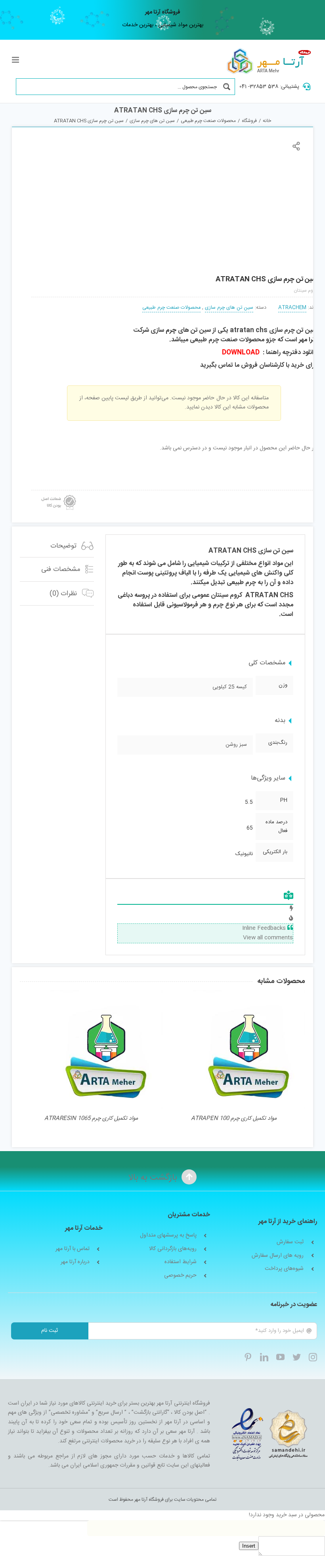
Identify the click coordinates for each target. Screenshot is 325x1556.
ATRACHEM (292, 308)
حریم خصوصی (180, 1275)
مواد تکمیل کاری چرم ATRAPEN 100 (234, 1118)
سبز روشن (236, 744)
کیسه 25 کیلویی (229, 687)
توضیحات (64, 546)
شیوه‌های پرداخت (284, 1268)
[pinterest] (248, 1357)
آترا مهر (308, 340)
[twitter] (296, 1357)
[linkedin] (264, 1357)
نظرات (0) (64, 593)
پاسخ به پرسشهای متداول (168, 1235)
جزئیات (249, 1051)
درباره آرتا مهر (75, 1262)
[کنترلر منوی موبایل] (16, 60)
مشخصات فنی (61, 569)
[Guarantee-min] (58, 493)
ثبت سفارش (290, 1242)
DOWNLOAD (241, 352)
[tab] (57, 546)
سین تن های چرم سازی (229, 308)
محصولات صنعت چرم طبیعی (171, 308)
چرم (171, 330)
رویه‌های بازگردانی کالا (173, 1249)
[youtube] (280, 1357)
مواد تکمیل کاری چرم (91, 1118)
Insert (248, 1546)
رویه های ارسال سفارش (278, 1255)
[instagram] (313, 1357)
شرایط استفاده (180, 1262)
